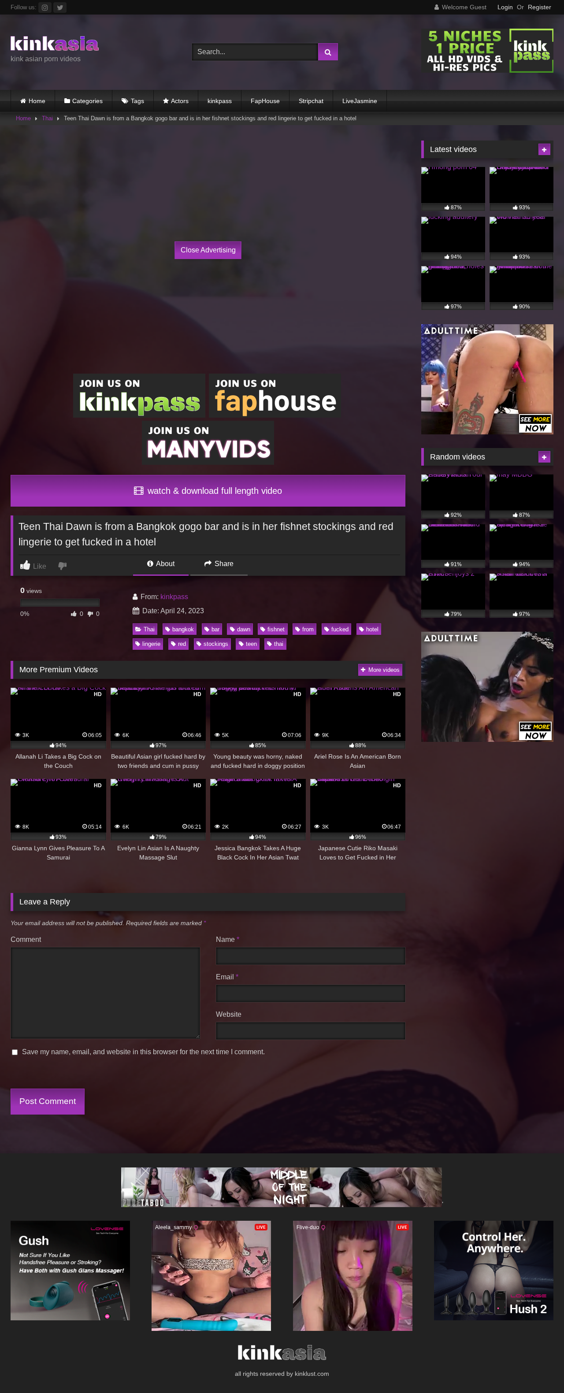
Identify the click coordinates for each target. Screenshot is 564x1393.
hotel (372, 629)
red (182, 644)
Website (228, 1014)
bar (215, 629)
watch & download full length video (213, 491)
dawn (243, 629)
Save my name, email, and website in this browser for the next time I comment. (143, 1052)
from (308, 629)
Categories (87, 100)
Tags (137, 100)
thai (278, 644)
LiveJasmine (359, 100)
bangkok (183, 629)
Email (227, 977)
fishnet (276, 629)
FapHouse (265, 100)
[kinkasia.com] (55, 45)
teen (251, 644)
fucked (340, 629)
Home (37, 100)
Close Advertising (208, 250)
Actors (180, 100)
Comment (26, 939)
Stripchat (311, 100)
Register (539, 7)
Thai (47, 118)
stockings (216, 644)
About (164, 563)
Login (505, 7)
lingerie (151, 644)
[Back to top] (536, 1366)
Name (227, 939)
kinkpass (220, 100)
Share (223, 563)
